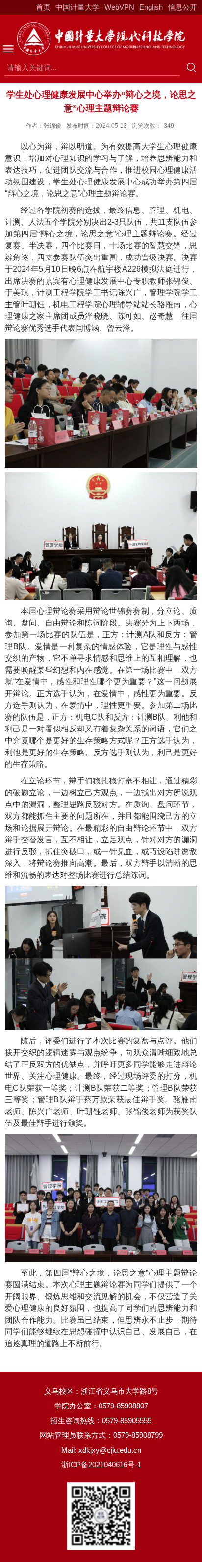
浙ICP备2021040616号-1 (101, 1464)
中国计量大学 (77, 7)
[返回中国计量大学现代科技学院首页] (101, 39)
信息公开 (182, 7)
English (151, 7)
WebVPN (119, 7)
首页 (43, 7)
